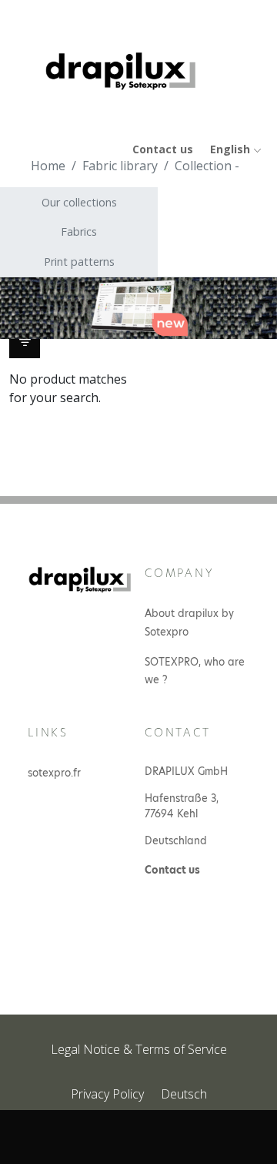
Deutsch (184, 1093)
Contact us (162, 149)
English (231, 149)
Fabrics (79, 231)
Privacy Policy (107, 1093)
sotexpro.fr (54, 773)
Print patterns (79, 261)
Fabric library (120, 165)
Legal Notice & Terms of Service (139, 1049)
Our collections (79, 202)
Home (48, 165)
